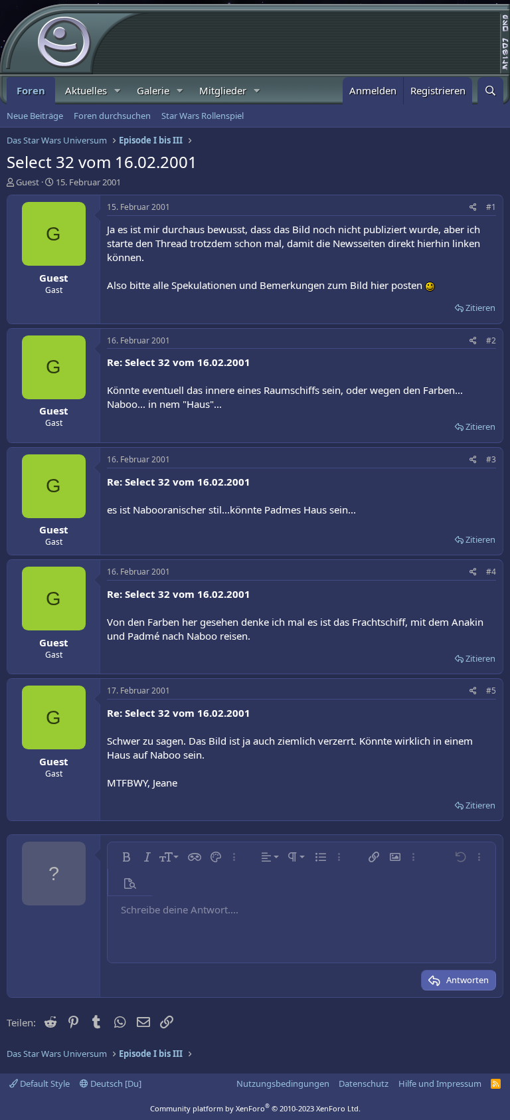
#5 (491, 690)
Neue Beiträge (35, 116)
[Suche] (490, 90)
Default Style (44, 1083)
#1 (491, 207)
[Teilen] (473, 207)
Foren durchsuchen (112, 116)
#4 (491, 571)
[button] (117, 90)
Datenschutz (363, 1083)
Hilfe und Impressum (439, 1083)
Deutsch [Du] (114, 1083)
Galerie (153, 90)
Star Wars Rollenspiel (202, 116)
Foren (31, 90)
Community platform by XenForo (255, 1108)
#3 (491, 459)
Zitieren (480, 308)
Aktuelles (86, 90)
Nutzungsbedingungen (282, 1083)
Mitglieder (222, 90)
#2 (491, 340)
